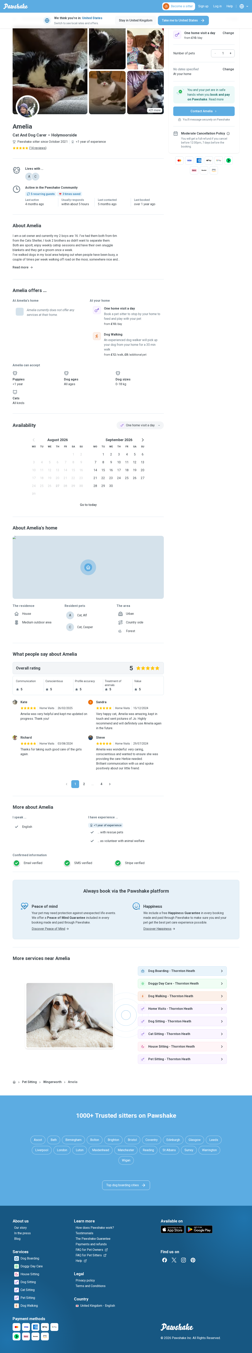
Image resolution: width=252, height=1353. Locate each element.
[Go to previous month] (34, 440)
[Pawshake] (15, 6)
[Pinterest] (193, 1260)
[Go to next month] (142, 440)
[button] (204, 94)
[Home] (14, 1082)
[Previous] (66, 784)
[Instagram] (183, 1260)
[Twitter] (174, 1260)
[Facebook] (165, 1260)
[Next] (110, 784)
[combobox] (140, 425)
